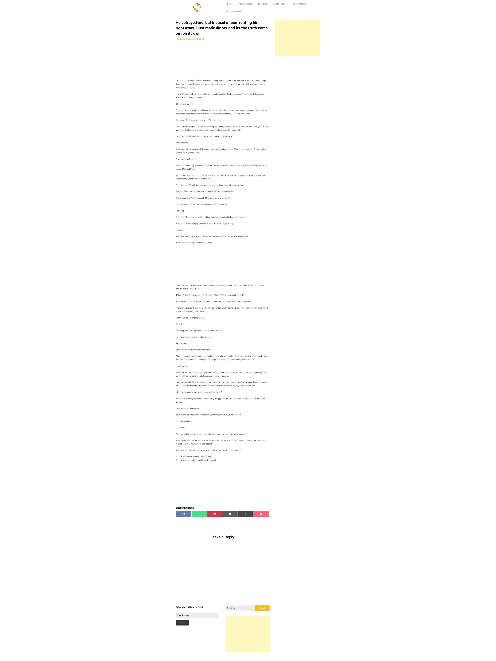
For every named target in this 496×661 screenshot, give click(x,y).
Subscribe (182, 623)
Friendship (262, 4)
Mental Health (279, 4)
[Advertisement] (222, 61)
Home (229, 4)
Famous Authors (299, 4)
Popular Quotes (245, 4)
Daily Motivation (234, 12)
